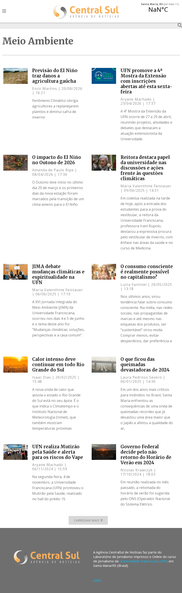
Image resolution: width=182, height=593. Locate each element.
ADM (97, 580)
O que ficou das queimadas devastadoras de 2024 (145, 364)
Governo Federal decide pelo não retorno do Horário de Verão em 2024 (146, 454)
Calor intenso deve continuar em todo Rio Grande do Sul (58, 364)
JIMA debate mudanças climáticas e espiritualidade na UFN (58, 274)
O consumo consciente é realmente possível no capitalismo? (147, 272)
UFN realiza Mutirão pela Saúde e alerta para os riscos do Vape (57, 452)
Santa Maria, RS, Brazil (158, 12)
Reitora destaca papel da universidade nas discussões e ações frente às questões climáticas (145, 167)
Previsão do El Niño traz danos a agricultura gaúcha (54, 76)
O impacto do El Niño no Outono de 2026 (56, 159)
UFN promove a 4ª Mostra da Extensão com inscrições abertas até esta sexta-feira (146, 81)
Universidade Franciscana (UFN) (143, 561)
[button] (88, 520)
